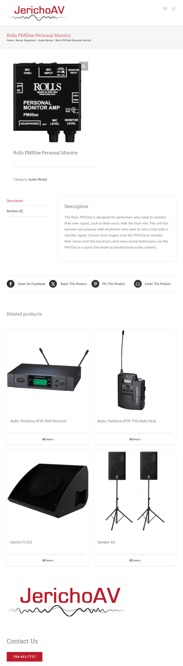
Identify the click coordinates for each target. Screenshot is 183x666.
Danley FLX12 (21, 542)
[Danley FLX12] (48, 491)
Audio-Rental (38, 179)
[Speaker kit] (135, 491)
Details (50, 439)
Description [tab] (15, 201)
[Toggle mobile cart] (165, 8)
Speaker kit (106, 542)
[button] (83, 66)
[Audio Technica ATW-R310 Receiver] (48, 370)
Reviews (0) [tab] (15, 211)
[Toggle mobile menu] (174, 8)
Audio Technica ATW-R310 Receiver (38, 421)
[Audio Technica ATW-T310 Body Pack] (135, 370)
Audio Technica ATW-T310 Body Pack (126, 421)
